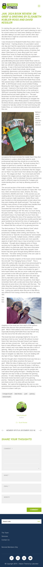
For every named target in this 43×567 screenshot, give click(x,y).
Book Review (18, 394)
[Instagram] (18, 558)
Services (5, 536)
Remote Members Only (10, 547)
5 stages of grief (7, 394)
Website (7, 497)
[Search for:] (21, 521)
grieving (32, 394)
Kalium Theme (24, 564)
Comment (8, 448)
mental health (7, 397)
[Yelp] (24, 558)
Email (6, 486)
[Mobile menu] (39, 6)
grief (25, 394)
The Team (5, 533)
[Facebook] (11, 558)
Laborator (35, 564)
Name (6, 475)
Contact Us (5, 540)
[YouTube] (30, 558)
